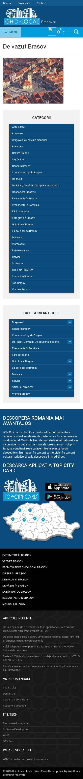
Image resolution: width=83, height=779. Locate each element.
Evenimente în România (25, 204)
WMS (6, 735)
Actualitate (18, 127)
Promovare (24, 3)
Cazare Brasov (20, 153)
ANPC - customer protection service (25, 759)
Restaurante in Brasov (18, 597)
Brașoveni (18, 133)
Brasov (7, 3)
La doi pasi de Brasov (24, 230)
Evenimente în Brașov (24, 198)
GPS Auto (8, 741)
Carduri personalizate (15, 699)
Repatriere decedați (14, 705)
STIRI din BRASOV (22, 269)
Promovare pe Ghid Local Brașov (24, 567)
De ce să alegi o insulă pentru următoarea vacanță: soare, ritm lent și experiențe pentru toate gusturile (41, 638)
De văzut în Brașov (15, 585)
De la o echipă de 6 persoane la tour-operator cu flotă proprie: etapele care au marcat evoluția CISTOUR (39, 629)
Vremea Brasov (21, 289)
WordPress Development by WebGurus (57, 771)
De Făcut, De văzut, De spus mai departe (35, 185)
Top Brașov (18, 282)
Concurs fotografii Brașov (27, 172)
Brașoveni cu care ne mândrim (29, 140)
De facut (17, 178)
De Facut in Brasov (15, 579)
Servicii (16, 256)
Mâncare (17, 237)
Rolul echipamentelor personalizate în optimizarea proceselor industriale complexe (39, 648)
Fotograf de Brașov (23, 217)
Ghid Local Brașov (22, 224)
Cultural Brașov (14, 573)
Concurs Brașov (21, 165)
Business (17, 146)
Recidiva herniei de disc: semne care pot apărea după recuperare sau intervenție (40, 668)
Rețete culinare (20, 250)
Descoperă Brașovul (24, 191)
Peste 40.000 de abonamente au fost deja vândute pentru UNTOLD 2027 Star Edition (41, 658)
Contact (41, 3)
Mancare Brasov (13, 603)
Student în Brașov (22, 276)
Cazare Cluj (9, 687)
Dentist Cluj (9, 693)
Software (17, 263)
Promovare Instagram (15, 723)
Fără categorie (20, 211)
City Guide (18, 159)
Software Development (16, 729)
